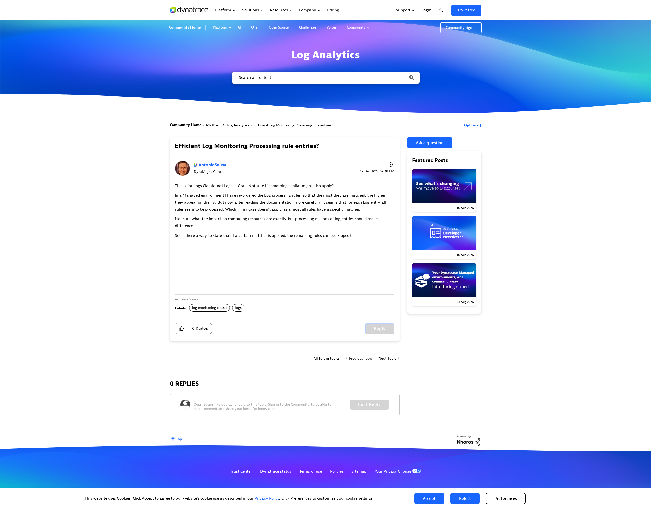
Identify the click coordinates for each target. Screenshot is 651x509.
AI (239, 27)
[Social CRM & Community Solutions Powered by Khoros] (468, 440)
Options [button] (471, 125)
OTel (254, 27)
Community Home (185, 27)
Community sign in (461, 27)
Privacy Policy (267, 498)
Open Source (279, 27)
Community (356, 27)
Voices (331, 27)
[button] (429, 498)
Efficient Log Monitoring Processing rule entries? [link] (293, 125)
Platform (220, 27)
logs (238, 308)
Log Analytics (238, 125)
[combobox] (325, 78)
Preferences (505, 498)
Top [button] (179, 439)
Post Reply (369, 404)
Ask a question (430, 142)
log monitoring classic (209, 308)
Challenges (307, 27)
